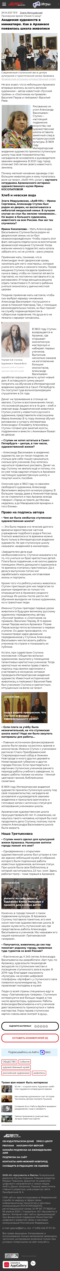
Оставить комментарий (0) (30, 1038)
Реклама (8, 1145)
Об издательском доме (18, 1141)
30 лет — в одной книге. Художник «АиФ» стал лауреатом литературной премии (34, 1087)
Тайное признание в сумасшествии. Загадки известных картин (32, 1117)
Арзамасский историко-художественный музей (28, 79)
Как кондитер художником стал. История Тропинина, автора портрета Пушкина (34, 1097)
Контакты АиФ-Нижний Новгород (25, 1161)
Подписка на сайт (14, 1157)
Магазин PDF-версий (30, 1145)
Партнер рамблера (29, 1256)
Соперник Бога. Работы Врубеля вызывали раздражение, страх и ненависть (35, 1107)
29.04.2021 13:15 (9, 12)
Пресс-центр (44, 1141)
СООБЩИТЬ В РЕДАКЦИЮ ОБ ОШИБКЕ (25, 1165)
